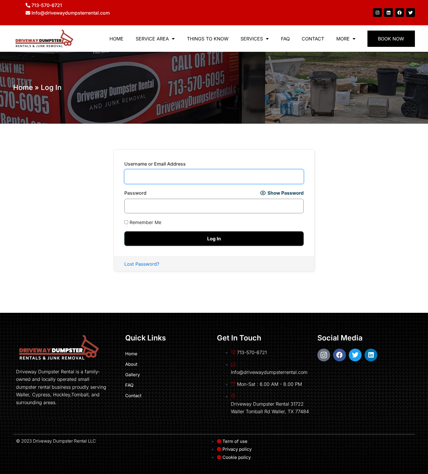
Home (116, 39)
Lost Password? (141, 264)
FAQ (285, 39)
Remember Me (144, 222)
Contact (313, 39)
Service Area (152, 39)
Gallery (132, 374)
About (131, 364)
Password (135, 193)
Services (251, 39)
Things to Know (208, 39)
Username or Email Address (155, 164)
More (343, 39)
